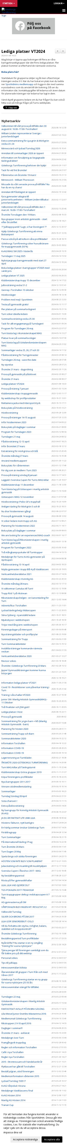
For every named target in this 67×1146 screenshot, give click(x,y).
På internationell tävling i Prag (16, 841)
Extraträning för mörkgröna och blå (19, 451)
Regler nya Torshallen (12, 1056)
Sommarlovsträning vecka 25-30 (18, 318)
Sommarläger (8, 791)
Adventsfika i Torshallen (14, 605)
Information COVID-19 (12, 748)
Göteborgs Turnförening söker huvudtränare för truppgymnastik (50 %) (24, 245)
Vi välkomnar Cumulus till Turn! (17, 588)
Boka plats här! (10, 71)
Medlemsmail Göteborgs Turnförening (21, 1018)
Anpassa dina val (12, 1132)
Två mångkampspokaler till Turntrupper (22, 552)
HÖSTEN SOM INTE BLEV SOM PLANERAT (21, 861)
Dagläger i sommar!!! (12, 1028)
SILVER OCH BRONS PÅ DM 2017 (17, 916)
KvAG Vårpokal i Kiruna (13, 1085)
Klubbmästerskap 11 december (17, 484)
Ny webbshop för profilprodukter (18, 398)
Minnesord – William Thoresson (17, 179)
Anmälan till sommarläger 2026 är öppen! (22, 153)
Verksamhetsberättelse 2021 (16, 574)
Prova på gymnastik (11, 716)
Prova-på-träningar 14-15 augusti (18, 417)
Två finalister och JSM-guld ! (15, 707)
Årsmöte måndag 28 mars (14, 583)
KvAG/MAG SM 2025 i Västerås (17, 251)
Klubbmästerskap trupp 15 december (20, 280)
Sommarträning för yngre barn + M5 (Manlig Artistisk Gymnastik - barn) (24, 723)
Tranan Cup (7, 1105)
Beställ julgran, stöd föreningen (17, 1071)
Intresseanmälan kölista (14, 967)
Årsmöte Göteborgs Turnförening (18, 933)
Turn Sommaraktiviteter (13, 643)
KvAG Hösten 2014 (10, 1095)
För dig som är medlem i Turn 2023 (19, 470)
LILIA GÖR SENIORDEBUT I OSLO (17, 921)
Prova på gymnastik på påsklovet (18, 374)
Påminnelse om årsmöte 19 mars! (18, 175)
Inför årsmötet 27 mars (13, 446)
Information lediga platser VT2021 (18, 682)
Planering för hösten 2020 (14, 728)
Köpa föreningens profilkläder (17, 776)
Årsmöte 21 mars (10, 379)
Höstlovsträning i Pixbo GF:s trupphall (20, 501)
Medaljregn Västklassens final (17, 1090)
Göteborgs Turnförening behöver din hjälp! (23, 165)
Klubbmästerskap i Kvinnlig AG (17, 578)
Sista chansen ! (9, 800)
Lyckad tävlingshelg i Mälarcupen (18, 610)
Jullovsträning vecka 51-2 (14, 285)
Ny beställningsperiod (12, 875)
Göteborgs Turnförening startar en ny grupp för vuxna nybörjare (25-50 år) (24, 981)
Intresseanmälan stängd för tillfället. (20, 987)
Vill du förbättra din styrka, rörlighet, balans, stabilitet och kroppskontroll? (24, 927)
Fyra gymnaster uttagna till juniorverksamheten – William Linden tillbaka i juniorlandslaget (25, 199)
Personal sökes (9, 957)
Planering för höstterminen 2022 (18, 525)
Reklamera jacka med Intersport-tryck (20, 403)
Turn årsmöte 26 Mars (12, 846)
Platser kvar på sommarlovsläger (18, 338)
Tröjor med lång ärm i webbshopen (19, 624)
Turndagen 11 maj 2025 (13, 256)
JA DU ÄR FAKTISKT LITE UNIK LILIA (18, 817)
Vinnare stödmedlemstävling (16, 786)
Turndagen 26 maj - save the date (18, 359)
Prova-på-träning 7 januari (15, 388)
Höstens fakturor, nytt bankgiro (17, 822)
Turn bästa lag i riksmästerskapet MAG (21, 333)
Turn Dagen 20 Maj (11, 851)
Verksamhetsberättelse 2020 (16, 656)
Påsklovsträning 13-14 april (15, 564)
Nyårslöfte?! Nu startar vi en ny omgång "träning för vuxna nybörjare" (21, 944)
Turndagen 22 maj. (11, 996)
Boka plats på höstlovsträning (16, 407)
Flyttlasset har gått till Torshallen (18, 1066)
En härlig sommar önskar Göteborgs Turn (22, 827)
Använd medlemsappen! (14, 460)
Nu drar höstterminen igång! (16, 511)
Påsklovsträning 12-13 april (15, 441)
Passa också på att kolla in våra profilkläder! (24, 239)
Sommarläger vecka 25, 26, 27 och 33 (20, 350)
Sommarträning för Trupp (14, 639)
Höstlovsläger (8, 294)
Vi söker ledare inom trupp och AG (19, 520)
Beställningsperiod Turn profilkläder (20, 938)
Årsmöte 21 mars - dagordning (17, 369)
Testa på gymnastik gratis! (15, 304)
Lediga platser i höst (11, 711)
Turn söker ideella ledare (14, 314)
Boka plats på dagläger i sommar (18, 427)
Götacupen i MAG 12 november (17, 496)
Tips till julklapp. (9, 962)
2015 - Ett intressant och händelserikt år (21, 1061)
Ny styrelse (7, 364)
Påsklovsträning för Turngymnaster (19, 355)
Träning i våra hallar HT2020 (15, 694)
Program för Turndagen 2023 (16, 431)
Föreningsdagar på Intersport (16, 629)
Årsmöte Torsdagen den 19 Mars (18, 214)
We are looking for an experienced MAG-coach (25, 535)
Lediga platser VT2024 (23, 51)
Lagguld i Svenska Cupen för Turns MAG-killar (25, 479)
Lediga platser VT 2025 (13, 275)
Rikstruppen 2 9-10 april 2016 (16, 1023)
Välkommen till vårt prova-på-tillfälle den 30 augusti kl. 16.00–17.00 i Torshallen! (23, 127)
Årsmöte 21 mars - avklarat (15, 1032)
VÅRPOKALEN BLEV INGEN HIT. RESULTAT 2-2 (24, 907)
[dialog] (33, 1126)
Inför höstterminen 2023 (13, 422)
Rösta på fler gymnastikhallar (16, 880)
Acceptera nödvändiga (25, 1139)
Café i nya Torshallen (12, 1052)
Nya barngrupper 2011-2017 (15, 781)
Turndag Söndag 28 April (14, 796)
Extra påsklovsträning (12, 805)
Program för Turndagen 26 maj (17, 328)
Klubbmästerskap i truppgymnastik (19, 393)
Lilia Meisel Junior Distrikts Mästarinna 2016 (23, 1013)
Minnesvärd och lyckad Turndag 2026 (20, 148)
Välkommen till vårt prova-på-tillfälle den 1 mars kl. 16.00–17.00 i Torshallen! (23, 208)
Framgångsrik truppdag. (13, 1042)
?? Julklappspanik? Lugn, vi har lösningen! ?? (24, 226)
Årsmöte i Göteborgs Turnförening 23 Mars (23, 665)
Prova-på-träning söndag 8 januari (19, 475)
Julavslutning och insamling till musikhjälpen (24, 866)
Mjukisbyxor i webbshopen (15, 619)
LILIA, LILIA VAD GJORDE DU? (15, 885)
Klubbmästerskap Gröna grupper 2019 (21, 772)
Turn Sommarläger (11, 837)
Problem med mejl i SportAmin (16, 299)
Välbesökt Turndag (11, 911)
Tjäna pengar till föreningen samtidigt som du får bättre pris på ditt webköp (24, 952)
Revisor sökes (8, 660)
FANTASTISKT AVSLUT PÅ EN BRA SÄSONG (22, 1008)
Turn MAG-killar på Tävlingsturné (18, 767)
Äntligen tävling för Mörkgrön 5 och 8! (20, 506)
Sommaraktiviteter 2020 (13, 738)
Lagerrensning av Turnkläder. (16, 757)
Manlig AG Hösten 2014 (13, 1100)
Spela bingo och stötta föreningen (19, 856)
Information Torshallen (13, 743)
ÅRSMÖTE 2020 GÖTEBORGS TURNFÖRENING (24, 762)
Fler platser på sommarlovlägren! (18, 309)
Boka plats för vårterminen (15, 465)
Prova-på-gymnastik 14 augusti (17, 516)
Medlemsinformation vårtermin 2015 (20, 1076)
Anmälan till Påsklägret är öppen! (18, 192)
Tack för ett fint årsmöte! (14, 170)
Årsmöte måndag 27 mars (14, 455)
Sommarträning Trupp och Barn (17, 733)
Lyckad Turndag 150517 (13, 1081)
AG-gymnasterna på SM (13, 902)
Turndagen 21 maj (10, 436)
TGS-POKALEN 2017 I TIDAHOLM (17, 890)
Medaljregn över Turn (12, 1037)
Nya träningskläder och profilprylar (19, 634)
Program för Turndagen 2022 (16, 547)
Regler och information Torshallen (19, 1047)
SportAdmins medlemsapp (19, 84)
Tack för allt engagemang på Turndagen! (22, 323)
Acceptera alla (52, 1139)
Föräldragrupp (8, 832)
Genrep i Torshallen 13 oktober (17, 290)
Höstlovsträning (9, 412)
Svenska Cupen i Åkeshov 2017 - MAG (21, 870)
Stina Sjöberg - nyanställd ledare (18, 615)
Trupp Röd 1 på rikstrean (14, 593)
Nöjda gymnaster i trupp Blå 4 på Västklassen (25, 569)
